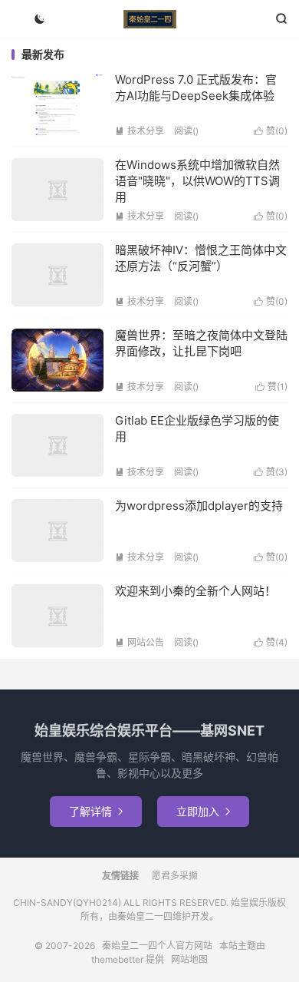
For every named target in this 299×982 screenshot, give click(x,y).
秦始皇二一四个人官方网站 (149, 19)
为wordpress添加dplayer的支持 (199, 505)
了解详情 (96, 811)
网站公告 (139, 642)
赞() (271, 131)
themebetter (117, 959)
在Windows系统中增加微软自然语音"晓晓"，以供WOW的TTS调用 (197, 180)
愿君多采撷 (175, 875)
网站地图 (189, 959)
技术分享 (139, 131)
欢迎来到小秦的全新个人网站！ (195, 591)
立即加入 (203, 811)
